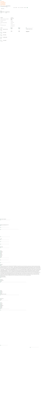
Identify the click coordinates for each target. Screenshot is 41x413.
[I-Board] (1, 264)
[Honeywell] (20, 270)
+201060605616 (4, 2)
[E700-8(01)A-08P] (1, 38)
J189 (19, 31)
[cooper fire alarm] (4, 301)
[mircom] (1, 255)
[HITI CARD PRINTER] (2, 275)
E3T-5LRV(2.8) (4, 40)
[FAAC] (1, 290)
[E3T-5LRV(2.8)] (1, 41)
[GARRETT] (1, 279)
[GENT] (3, 278)
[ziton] (5, 221)
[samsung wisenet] (4, 245)
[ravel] (1, 250)
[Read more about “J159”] (11, 30)
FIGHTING (1, 21)
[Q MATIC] (1, 251)
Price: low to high (12, 24)
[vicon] (5, 237)
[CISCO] (1, 302)
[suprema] (4, 240)
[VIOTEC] (3, 226)
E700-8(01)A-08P (5, 37)
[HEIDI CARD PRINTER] (3, 276)
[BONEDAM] (1, 305)
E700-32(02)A (4, 32)
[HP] (1, 265)
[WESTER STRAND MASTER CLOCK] (4, 224)
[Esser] (1, 293)
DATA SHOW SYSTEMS (3, 20)
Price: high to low (12, 26)
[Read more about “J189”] (19, 30)
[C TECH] (1, 303)
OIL (0, 23)
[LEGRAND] (4, 258)
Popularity (12, 21)
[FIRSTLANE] (1, 280)
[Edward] (9, 296)
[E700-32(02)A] (1, 33)
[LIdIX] (1, 256)
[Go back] (17, 14)
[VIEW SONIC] (4, 228)
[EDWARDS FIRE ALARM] (3, 294)
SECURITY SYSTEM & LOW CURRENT (4, 18)
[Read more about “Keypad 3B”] (27, 30)
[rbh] (4, 248)
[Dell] (1, 299)
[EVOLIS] (1, 291)
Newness (12, 23)
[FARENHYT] (13, 285)
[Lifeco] (13, 327)
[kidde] (4, 260)
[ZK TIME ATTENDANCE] (3, 219)
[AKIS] (4, 309)
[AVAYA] (1, 307)
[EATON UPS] (1, 298)
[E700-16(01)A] (1, 35)
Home (11, 17)
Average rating (12, 22)
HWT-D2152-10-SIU (5, 29)
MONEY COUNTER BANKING (3, 22)
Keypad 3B (27, 31)
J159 (11, 31)
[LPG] (1, 255)
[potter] (1, 252)
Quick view (13, 30)
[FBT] (1, 281)
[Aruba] (1, 307)
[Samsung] (1, 246)
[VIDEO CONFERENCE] (9, 232)
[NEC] (1, 253)
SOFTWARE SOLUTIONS (3, 25)
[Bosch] (1, 304)
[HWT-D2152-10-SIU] (1, 30)
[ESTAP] (1, 292)
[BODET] (1, 306)
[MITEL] (1, 254)
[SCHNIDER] (4, 242)
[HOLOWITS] (3, 345)
